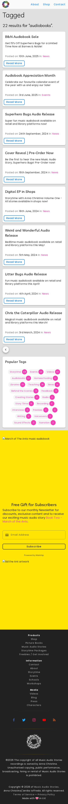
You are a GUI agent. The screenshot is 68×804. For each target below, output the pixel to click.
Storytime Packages (34, 650)
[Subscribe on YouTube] (44, 720)
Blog (34, 697)
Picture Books (34, 643)
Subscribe (34, 546)
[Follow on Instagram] (34, 720)
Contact (59, 4)
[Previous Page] (6, 349)
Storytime (34, 672)
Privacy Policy (46, 794)
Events (46, 95)
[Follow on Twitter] (24, 720)
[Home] (5, 4)
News (46, 56)
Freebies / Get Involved (34, 654)
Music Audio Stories (34, 646)
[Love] (37, 798)
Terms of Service (23, 794)
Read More (14, 63)
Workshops (34, 683)
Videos (34, 693)
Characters (34, 705)
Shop (46, 4)
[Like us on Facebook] (14, 720)
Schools (34, 679)
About (35, 4)
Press (34, 701)
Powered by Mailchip (34, 555)
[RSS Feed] (54, 720)
